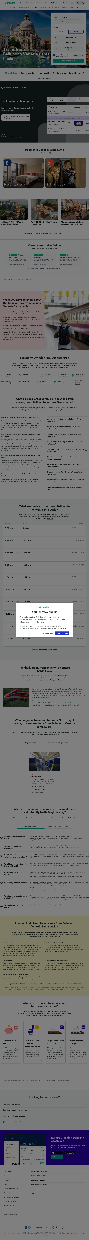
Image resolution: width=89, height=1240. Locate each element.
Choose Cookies (47, 633)
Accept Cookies (62, 633)
